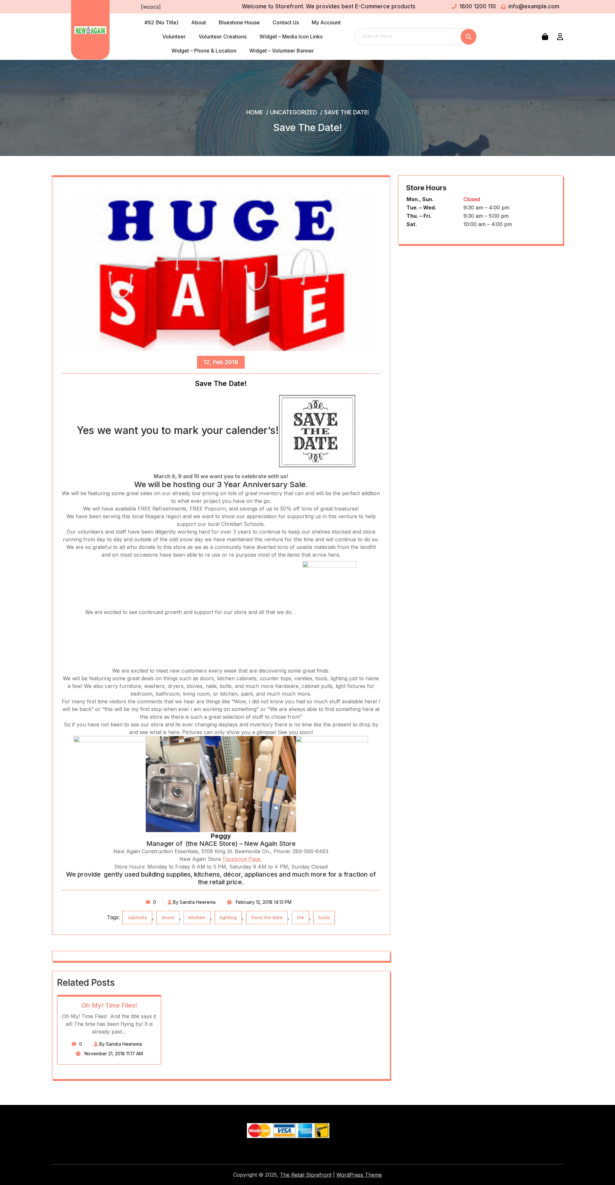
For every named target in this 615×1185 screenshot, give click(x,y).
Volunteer (174, 36)
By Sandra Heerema (194, 902)
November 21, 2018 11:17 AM (113, 1053)
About (198, 22)
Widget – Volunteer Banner (281, 50)
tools (324, 917)
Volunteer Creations (223, 36)
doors (167, 917)
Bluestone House (239, 22)
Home (254, 112)
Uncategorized (293, 112)
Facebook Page (242, 859)
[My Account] (560, 36)
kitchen (197, 917)
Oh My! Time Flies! (109, 1005)
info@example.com (533, 6)
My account (326, 22)
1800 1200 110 (477, 6)
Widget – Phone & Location (203, 50)
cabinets (137, 917)
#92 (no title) (161, 22)
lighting (228, 917)
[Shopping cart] (546, 36)
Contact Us (286, 22)
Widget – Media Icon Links (291, 36)
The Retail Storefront (306, 1175)
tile (300, 917)
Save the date (267, 917)
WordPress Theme (359, 1175)
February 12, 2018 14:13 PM (262, 902)
